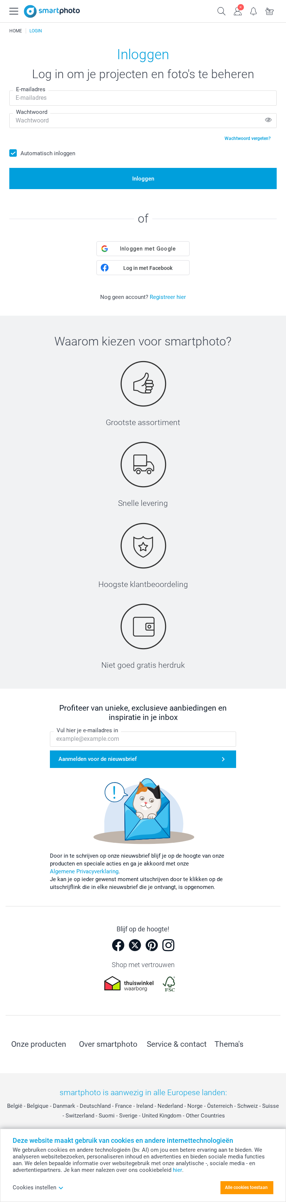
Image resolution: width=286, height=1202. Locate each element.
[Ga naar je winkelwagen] (270, 10)
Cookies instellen (34, 1187)
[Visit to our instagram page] (168, 945)
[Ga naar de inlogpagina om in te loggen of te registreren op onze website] (238, 10)
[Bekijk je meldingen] (254, 10)
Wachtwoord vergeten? (248, 138)
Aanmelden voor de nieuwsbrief (97, 759)
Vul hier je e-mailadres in (87, 730)
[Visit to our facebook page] (118, 945)
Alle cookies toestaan (246, 1187)
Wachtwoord (31, 112)
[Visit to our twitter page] (135, 945)
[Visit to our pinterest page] (151, 945)
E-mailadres (30, 89)
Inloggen (143, 178)
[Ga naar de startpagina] (52, 11)
